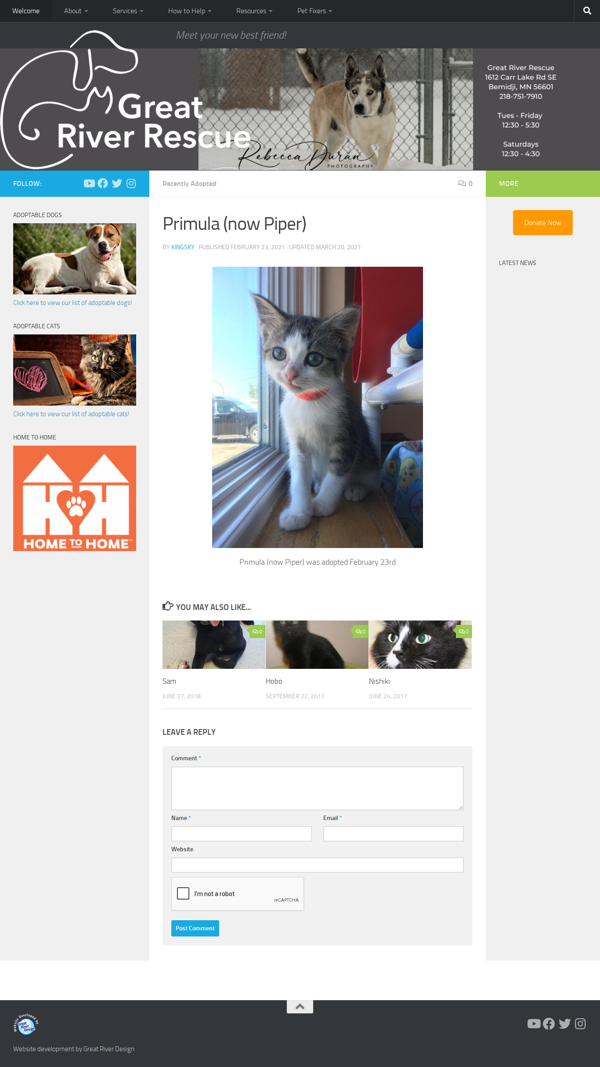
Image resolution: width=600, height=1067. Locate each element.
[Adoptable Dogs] (74, 292)
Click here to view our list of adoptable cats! (71, 414)
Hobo (274, 681)
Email (332, 818)
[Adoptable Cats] (74, 403)
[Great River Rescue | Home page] (125, 100)
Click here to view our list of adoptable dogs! (72, 303)
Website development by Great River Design (73, 1049)
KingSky (183, 247)
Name (181, 818)
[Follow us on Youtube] (88, 183)
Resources (251, 11)
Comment (186, 758)
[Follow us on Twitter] (117, 183)
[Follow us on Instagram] (131, 183)
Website (182, 849)
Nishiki (379, 681)
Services (125, 11)
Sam (169, 681)
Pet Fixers (311, 11)
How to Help (186, 11)
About (73, 11)
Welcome (26, 11)
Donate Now (542, 222)
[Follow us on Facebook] (103, 183)
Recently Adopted (190, 183)
